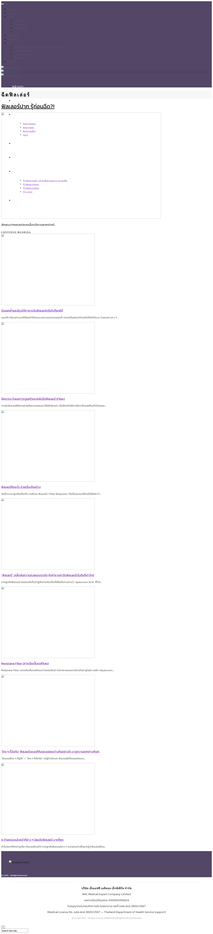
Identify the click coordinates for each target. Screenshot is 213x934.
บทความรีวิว (13, 39)
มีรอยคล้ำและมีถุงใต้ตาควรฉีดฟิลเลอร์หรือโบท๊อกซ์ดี (32, 310)
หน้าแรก (11, 9)
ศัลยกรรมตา (20, 24)
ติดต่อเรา (12, 61)
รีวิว (9, 43)
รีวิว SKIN (18, 58)
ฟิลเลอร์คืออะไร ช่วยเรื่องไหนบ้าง (21, 487)
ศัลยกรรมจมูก (21, 20)
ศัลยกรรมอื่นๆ (21, 28)
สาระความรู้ (13, 35)
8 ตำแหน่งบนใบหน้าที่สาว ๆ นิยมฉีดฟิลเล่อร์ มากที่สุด (32, 840)
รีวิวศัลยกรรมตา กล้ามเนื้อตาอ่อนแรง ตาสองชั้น (38, 47)
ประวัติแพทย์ (13, 13)
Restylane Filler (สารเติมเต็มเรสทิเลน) (25, 663)
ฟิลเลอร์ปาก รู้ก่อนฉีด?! (27, 106)
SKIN (16, 32)
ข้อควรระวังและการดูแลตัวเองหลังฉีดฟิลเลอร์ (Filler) (33, 399)
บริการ (10, 17)
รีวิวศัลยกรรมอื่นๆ (23, 54)
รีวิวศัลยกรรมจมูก (23, 50)
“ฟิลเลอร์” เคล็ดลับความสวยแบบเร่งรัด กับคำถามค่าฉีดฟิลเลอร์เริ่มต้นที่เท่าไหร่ (47, 575)
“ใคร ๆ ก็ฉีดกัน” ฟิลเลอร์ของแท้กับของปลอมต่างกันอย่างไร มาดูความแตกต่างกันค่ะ (50, 751)
